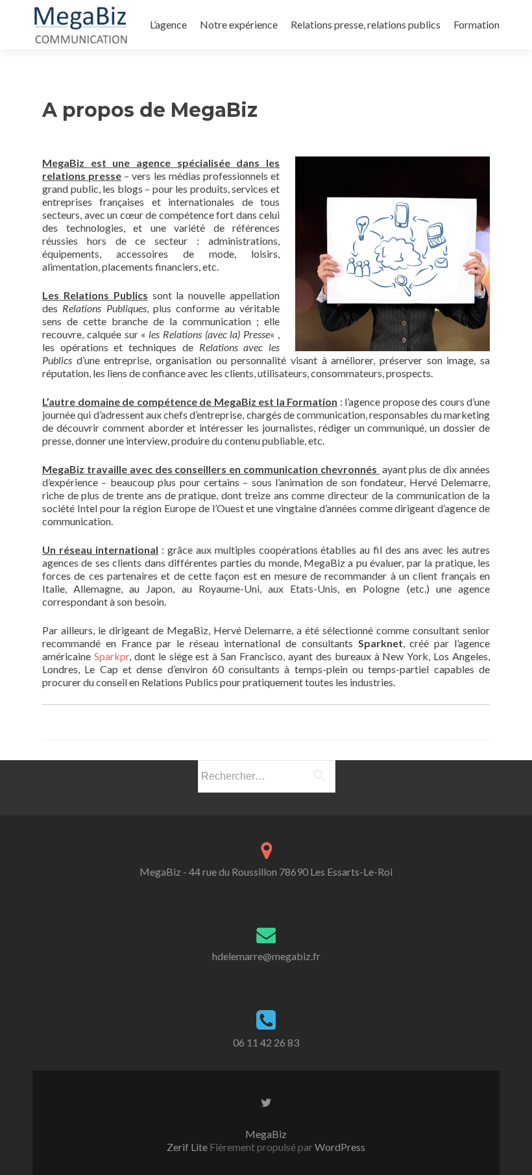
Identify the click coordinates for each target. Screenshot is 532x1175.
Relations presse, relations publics (366, 24)
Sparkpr (111, 656)
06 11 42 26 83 (266, 1042)
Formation (476, 24)
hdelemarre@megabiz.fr (266, 956)
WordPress (339, 1147)
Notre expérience (239, 24)
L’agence (168, 24)
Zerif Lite (188, 1147)
